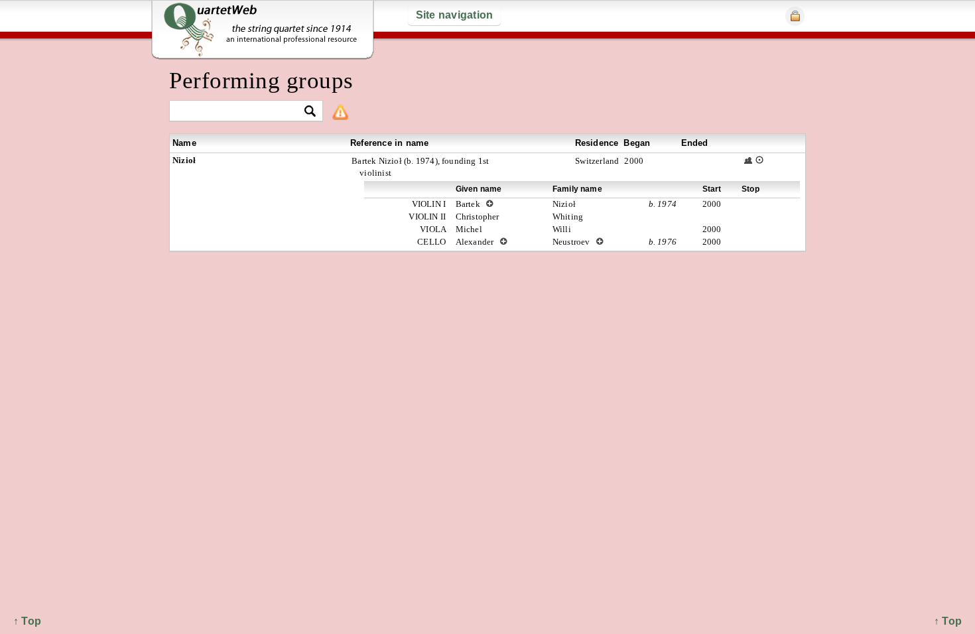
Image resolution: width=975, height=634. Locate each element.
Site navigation (454, 15)
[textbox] (240, 111)
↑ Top (948, 621)
